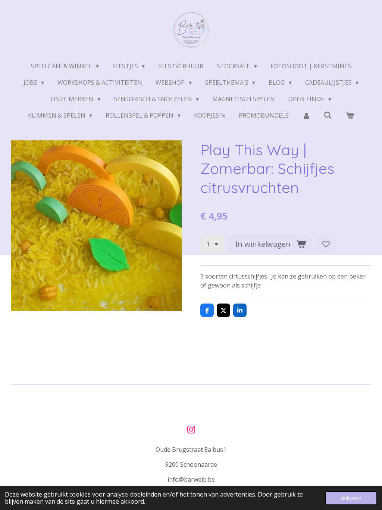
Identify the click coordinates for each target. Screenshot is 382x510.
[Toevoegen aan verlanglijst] (326, 244)
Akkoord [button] (351, 497)
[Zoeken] (328, 115)
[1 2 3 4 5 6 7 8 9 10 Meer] (212, 244)
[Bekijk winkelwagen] (350, 115)
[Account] (306, 115)
